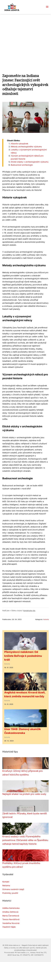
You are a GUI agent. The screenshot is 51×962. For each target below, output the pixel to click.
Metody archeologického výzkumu (26, 146)
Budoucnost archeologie (22, 165)
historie (46, 619)
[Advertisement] (25, 40)
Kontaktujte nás (29, 610)
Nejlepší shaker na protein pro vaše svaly (24, 794)
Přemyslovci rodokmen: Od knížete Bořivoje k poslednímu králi (23, 655)
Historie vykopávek (19, 143)
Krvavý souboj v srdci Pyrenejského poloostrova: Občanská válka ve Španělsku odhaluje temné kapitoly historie (25, 840)
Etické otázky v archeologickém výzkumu (29, 162)
